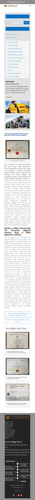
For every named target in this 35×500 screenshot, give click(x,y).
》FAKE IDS (9, 70)
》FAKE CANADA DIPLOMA (13, 48)
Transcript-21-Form (11, 37)
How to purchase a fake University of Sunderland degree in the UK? (17, 314)
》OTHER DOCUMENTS (12, 76)
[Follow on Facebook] (14, 495)
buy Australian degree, (21, 239)
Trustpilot (17, 490)
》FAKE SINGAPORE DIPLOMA (14, 58)
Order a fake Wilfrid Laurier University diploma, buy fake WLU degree (17, 352)
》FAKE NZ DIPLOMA (12, 64)
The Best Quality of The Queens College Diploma (17, 320)
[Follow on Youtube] (21, 495)
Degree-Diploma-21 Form (13, 34)
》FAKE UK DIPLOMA (12, 45)
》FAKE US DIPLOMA (12, 42)
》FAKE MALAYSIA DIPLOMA (14, 55)
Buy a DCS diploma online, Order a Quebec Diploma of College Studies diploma (17, 404)
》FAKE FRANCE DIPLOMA (13, 61)
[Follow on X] (16, 495)
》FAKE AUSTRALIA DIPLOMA (14, 52)
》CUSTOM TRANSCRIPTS (13, 73)
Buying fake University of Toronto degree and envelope (17, 378)
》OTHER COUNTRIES (12, 67)
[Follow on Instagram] (19, 495)
